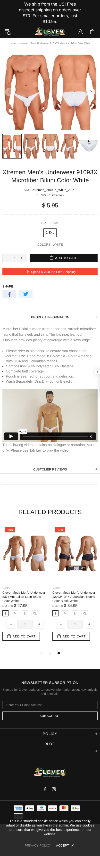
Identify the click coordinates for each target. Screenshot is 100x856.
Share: (8, 286)
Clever (50, 32)
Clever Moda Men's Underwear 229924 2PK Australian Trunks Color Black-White (73, 597)
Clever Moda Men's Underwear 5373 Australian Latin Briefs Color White (23, 597)
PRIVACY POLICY (38, 845)
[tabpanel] (25, 587)
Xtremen (58, 195)
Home (12, 43)
